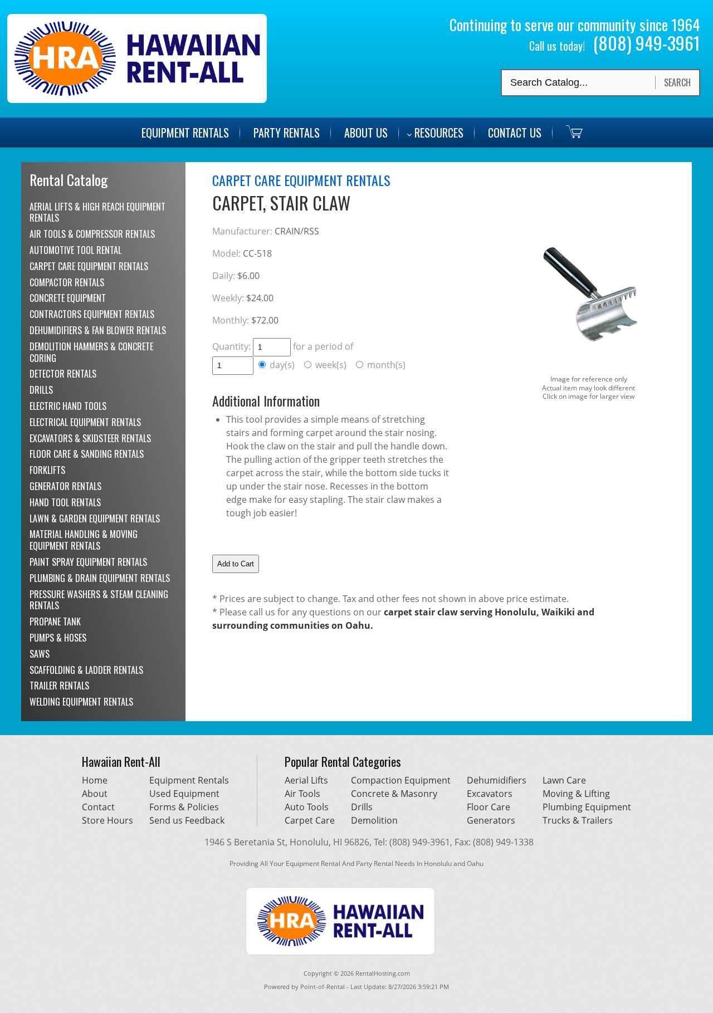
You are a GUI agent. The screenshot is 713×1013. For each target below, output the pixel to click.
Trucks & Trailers (578, 820)
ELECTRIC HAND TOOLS (68, 406)
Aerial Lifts (306, 780)
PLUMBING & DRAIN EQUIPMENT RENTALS (100, 578)
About (95, 793)
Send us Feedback (186, 820)
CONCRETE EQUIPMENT (68, 298)
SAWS (40, 653)
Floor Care (488, 807)
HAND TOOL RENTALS (65, 502)
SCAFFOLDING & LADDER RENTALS (86, 670)
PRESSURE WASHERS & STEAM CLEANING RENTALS (99, 600)
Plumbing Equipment (587, 807)
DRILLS (41, 390)
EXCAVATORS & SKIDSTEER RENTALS (90, 438)
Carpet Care (310, 820)
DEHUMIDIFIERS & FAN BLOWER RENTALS (98, 330)
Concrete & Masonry (394, 793)
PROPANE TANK (55, 621)
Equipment (185, 132)
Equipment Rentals (189, 780)
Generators (491, 820)
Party (286, 132)
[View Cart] (569, 131)
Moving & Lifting (576, 793)
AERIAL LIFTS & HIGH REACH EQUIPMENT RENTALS (97, 212)
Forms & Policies (184, 807)
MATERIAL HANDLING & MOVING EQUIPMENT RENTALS (84, 539)
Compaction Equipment (401, 780)
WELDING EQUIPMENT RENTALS (81, 701)
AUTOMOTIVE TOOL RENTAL (75, 250)
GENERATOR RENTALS (65, 486)
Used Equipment (184, 793)
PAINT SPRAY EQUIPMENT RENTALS (88, 562)
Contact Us (514, 132)
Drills (362, 807)
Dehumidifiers (496, 780)
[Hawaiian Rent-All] (137, 100)
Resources (438, 132)
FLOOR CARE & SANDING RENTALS (87, 454)
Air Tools (302, 793)
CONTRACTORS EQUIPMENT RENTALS (92, 314)
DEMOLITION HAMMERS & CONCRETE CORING (91, 352)
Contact (98, 807)
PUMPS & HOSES (58, 637)
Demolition (374, 820)
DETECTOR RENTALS (63, 373)
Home (95, 780)
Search (677, 82)
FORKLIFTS (47, 470)
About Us (366, 132)
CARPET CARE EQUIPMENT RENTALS (89, 266)
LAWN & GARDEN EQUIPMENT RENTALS (95, 518)
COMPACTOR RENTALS (67, 282)
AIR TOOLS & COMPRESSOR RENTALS (92, 234)
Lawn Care (564, 780)
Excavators (489, 793)
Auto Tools (307, 807)
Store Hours (107, 820)
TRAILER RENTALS (59, 685)
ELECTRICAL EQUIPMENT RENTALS (85, 422)
